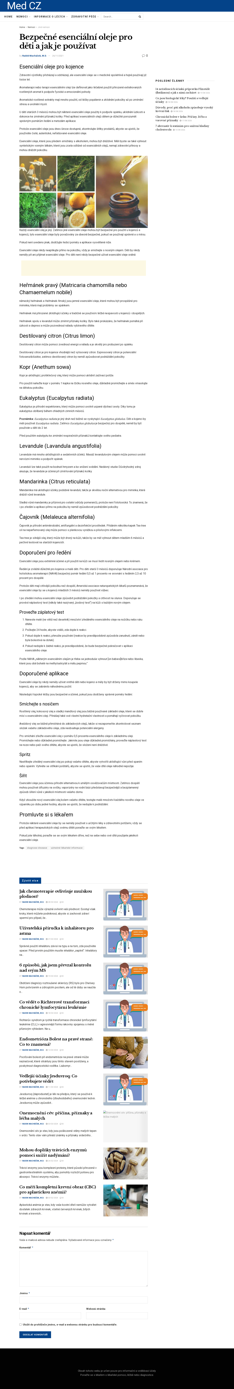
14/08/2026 (180, 130)
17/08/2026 (186, 121)
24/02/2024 (52, 1161)
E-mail (24, 1308)
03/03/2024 (52, 1124)
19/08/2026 (204, 93)
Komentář (26, 1247)
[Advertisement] (83, 268)
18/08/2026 (172, 102)
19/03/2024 (52, 976)
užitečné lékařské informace (67, 848)
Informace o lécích (49, 16)
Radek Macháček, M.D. (34, 55)
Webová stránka (95, 1308)
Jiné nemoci (44, 27)
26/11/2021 (58, 55)
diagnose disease (37, 848)
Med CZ (24, 6)
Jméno (24, 1293)
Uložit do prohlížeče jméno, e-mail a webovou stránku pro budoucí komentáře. (70, 1324)
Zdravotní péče (83, 16)
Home (8, 16)
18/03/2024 (52, 1013)
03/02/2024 (52, 1198)
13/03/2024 (52, 1050)
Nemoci (22, 16)
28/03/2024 (52, 902)
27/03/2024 (52, 939)
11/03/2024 (52, 1087)
